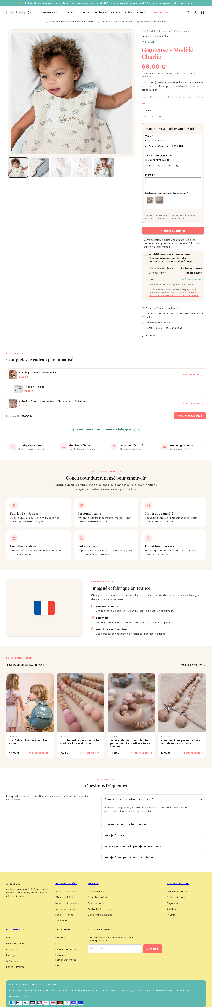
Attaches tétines (65, 909)
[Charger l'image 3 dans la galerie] (61, 167)
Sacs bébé (61, 920)
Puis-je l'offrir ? (114, 835)
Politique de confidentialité (58, 990)
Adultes (99, 12)
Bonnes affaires (15, 966)
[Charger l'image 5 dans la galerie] (104, 167)
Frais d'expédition (167, 73)
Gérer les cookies (19, 996)
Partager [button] (150, 335)
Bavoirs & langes (65, 914)
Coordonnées (109, 990)
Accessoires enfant (99, 891)
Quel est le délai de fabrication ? (126, 824)
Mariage (11, 955)
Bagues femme (176, 903)
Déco (114, 12)
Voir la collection (191, 664)
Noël (8, 937)
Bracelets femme (177, 891)
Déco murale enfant (100, 914)
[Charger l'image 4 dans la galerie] (82, 167)
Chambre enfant (98, 897)
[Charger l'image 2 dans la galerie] (39, 167)
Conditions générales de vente (136, 990)
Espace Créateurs (65, 949)
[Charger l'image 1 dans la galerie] (18, 167)
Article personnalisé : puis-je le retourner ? (132, 846)
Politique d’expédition (87, 990)
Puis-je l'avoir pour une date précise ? (129, 857)
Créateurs (12, 961)
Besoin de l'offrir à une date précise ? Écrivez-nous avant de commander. (174, 294)
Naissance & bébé (66, 883)
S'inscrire (152, 948)
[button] (202, 12)
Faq (57, 943)
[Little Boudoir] (18, 12)
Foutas (171, 914)
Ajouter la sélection (190, 415)
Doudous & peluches (67, 903)
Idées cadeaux (134, 12)
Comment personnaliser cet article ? (128, 799)
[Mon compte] (195, 12)
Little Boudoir (149, 31)
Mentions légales (165, 990)
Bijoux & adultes (178, 883)
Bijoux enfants (96, 903)
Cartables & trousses (100, 909)
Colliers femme (176, 897)
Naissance (49, 12)
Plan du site (183, 990)
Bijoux (83, 12)
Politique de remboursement (25, 990)
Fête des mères (15, 943)
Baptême (11, 949)
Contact (60, 937)
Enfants (67, 12)
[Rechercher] (188, 12)
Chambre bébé (64, 897)
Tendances (161, 12)
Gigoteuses (180, 31)
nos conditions (174, 328)
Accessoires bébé (65, 891)
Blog (57, 965)
